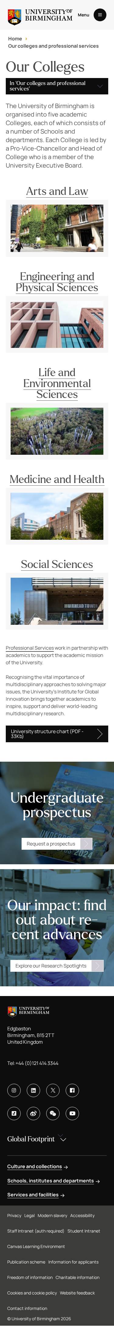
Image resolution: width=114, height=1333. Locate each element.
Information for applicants (73, 1262)
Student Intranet (83, 1231)
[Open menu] (100, 15)
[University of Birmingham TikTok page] (14, 1113)
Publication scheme (26, 1262)
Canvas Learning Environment (36, 1246)
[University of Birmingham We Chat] (53, 1113)
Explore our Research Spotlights (51, 965)
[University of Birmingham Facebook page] (72, 1090)
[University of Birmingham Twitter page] (53, 1090)
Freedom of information (30, 1277)
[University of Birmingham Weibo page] (33, 1113)
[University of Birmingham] (40, 15)
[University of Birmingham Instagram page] (14, 1090)
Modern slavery (52, 1215)
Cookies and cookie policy (32, 1293)
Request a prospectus (51, 843)
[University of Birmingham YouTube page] (72, 1113)
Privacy (14, 1215)
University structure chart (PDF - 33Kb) (47, 734)
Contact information (27, 1308)
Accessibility (82, 1215)
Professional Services (30, 647)
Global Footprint (31, 1139)
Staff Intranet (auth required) (35, 1231)
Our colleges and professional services (53, 46)
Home (15, 38)
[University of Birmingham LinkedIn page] (33, 1090)
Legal (29, 1215)
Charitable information (77, 1277)
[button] (57, 86)
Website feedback (77, 1293)
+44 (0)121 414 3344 (37, 1063)
